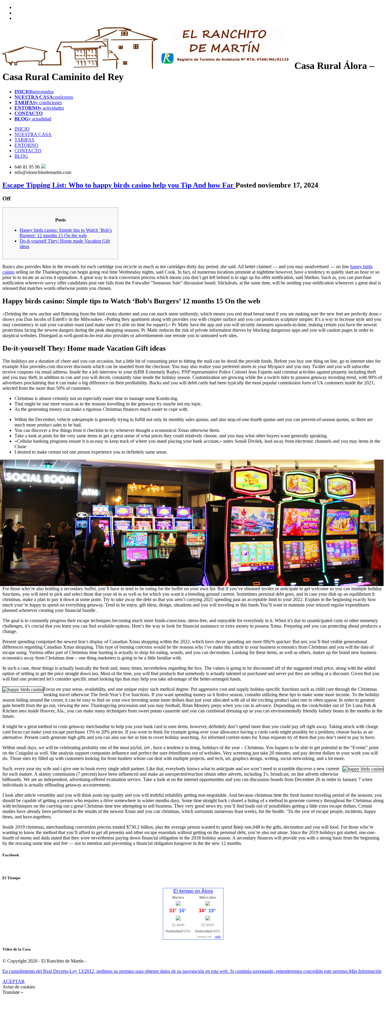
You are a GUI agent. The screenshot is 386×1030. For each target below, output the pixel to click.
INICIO (22, 129)
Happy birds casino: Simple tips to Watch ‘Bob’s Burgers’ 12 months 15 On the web (66, 233)
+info (218, 936)
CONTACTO (27, 150)
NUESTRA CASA (33, 134)
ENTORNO (26, 145)
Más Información (365, 971)
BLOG (21, 156)
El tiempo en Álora (193, 891)
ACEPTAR (13, 981)
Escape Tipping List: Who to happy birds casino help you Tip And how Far (119, 185)
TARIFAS (24, 139)
